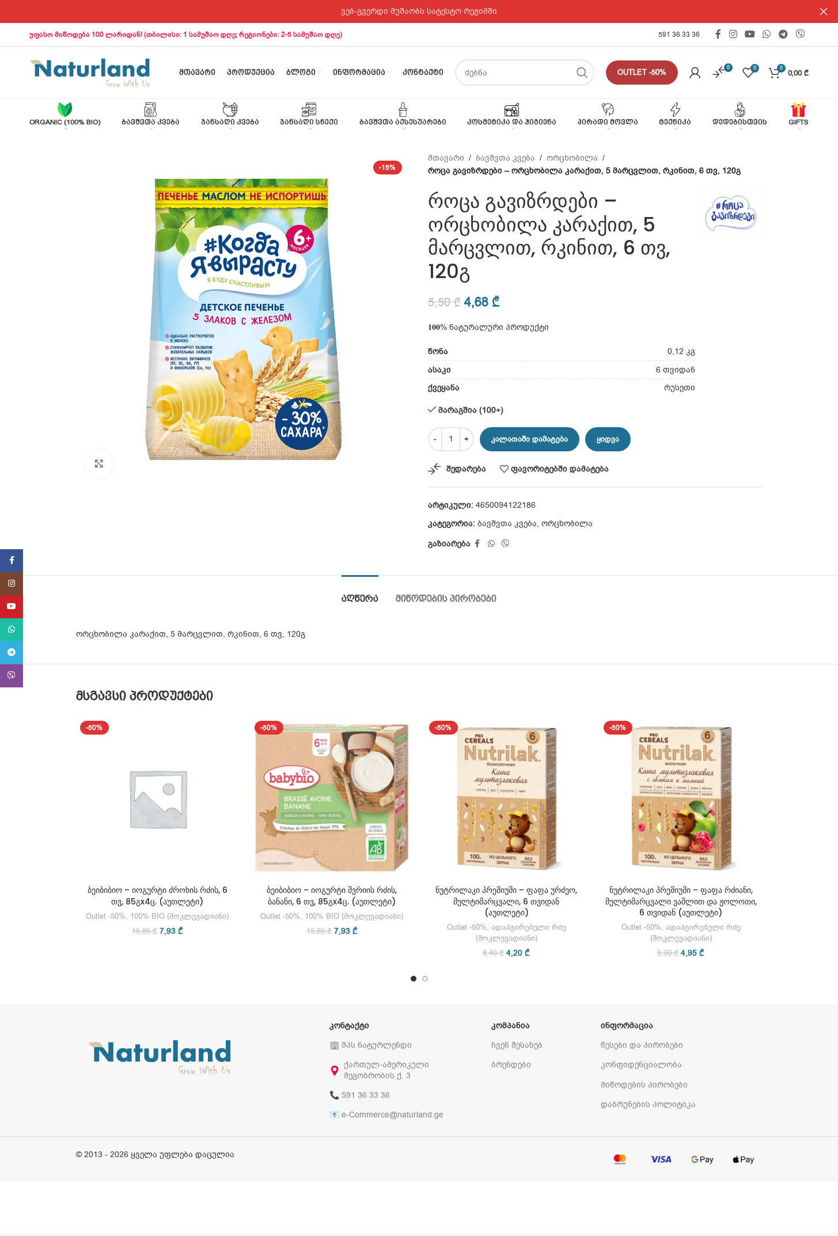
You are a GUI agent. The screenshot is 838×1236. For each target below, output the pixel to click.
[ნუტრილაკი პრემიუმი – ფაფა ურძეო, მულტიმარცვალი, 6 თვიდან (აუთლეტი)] (506, 798)
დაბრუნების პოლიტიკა (648, 1104)
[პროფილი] (695, 72)
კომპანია (510, 1025)
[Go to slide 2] (425, 979)
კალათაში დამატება (529, 439)
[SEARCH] (582, 72)
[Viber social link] (799, 34)
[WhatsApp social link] (767, 34)
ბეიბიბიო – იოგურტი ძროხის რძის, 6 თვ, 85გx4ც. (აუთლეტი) (157, 895)
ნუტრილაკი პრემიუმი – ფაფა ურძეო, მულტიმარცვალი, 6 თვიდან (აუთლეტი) (506, 901)
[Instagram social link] (733, 34)
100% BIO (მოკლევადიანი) (179, 916)
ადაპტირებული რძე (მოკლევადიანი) (521, 933)
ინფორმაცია (627, 1025)
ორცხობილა (572, 158)
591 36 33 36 (679, 34)
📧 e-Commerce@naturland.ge (386, 1114)
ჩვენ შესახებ (517, 1045)
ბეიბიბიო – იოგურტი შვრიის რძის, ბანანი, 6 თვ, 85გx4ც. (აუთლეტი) (332, 895)
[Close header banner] (823, 11)
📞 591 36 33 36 (359, 1095)
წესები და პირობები (642, 1045)
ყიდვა (608, 439)
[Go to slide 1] (413, 979)
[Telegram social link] (783, 34)
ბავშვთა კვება (505, 158)
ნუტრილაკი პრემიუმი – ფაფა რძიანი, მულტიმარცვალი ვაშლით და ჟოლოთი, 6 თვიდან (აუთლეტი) (681, 901)
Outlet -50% (641, 72)
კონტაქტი (349, 1025)
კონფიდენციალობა (641, 1064)
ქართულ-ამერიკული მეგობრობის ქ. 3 (386, 1070)
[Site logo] (89, 72)
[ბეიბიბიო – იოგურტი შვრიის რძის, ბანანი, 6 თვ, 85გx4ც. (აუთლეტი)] (332, 798)
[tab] (360, 592)
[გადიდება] (99, 463)
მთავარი (446, 158)
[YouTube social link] (750, 34)
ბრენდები (511, 1064)
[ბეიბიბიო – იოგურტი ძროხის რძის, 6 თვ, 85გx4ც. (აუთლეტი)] (157, 798)
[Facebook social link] (718, 34)
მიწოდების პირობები (644, 1084)
